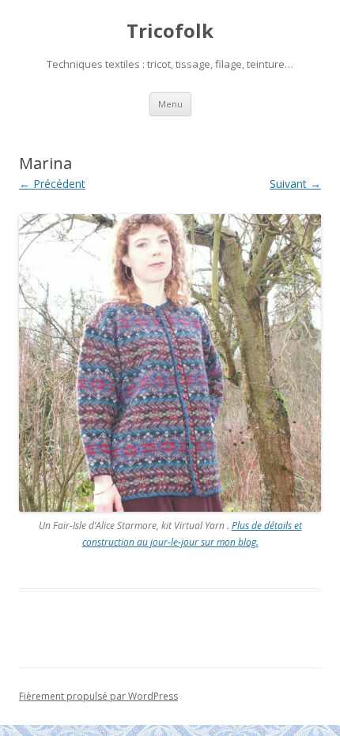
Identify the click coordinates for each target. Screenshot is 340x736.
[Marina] (170, 363)
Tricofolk (170, 31)
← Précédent (52, 183)
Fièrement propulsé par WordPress (98, 696)
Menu (170, 104)
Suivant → (295, 183)
